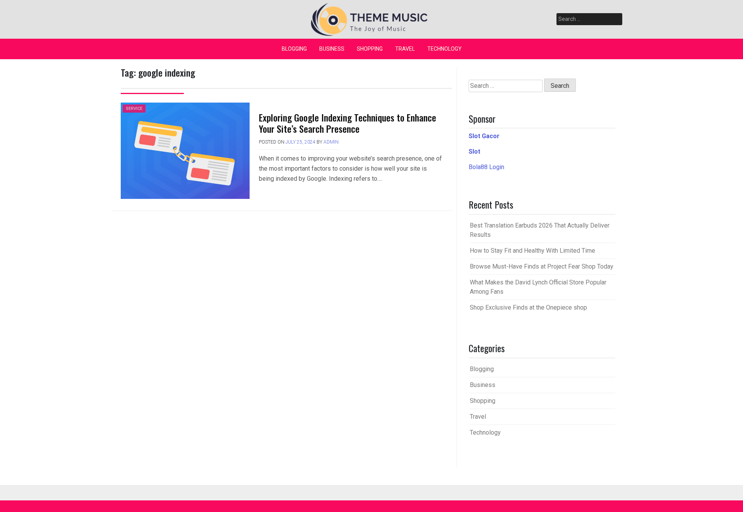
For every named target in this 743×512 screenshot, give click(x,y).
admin (331, 142)
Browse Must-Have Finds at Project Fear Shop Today (541, 266)
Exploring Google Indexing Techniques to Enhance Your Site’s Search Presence (347, 122)
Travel (405, 49)
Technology (444, 49)
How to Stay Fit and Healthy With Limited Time (532, 250)
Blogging (294, 49)
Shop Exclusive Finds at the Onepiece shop (528, 307)
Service (134, 108)
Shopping (370, 49)
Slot (474, 151)
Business (331, 49)
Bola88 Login (486, 167)
